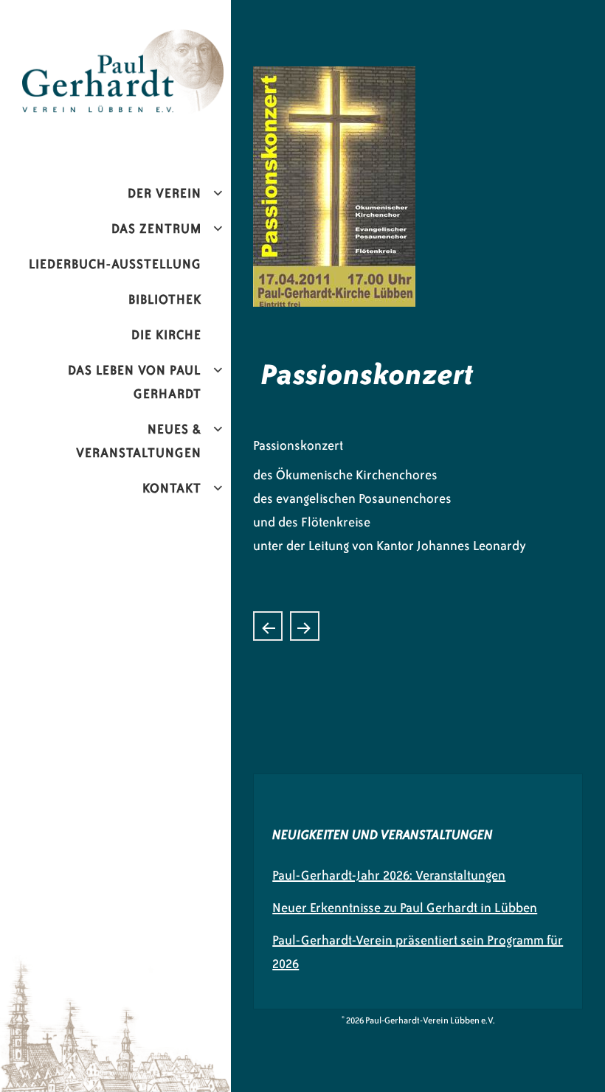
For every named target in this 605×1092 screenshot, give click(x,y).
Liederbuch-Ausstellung (115, 264)
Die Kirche (166, 335)
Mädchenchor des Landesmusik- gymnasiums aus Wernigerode (268, 626)
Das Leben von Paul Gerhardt (134, 382)
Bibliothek (164, 299)
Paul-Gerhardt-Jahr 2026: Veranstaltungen (388, 875)
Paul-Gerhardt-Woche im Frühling (304, 626)
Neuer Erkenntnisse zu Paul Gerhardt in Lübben (404, 908)
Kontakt (171, 488)
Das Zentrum (156, 228)
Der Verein (164, 193)
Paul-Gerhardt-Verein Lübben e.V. (129, 41)
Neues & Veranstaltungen (138, 441)
